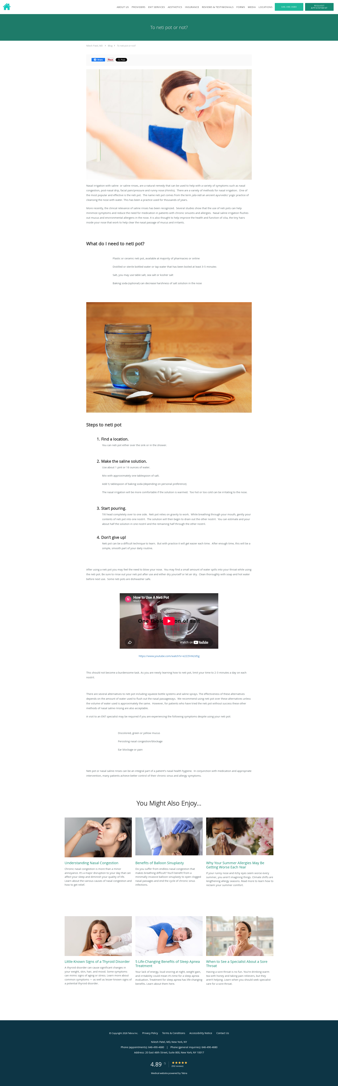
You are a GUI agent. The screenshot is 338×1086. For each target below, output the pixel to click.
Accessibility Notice (200, 1033)
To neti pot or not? (126, 45)
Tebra (184, 1073)
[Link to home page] (6, 6)
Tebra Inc (132, 1033)
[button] (319, 7)
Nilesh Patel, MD (94, 45)
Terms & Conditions (173, 1033)
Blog (110, 45)
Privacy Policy (150, 1033)
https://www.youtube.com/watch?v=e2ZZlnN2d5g (169, 656)
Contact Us (222, 1033)
